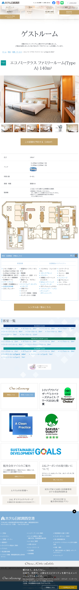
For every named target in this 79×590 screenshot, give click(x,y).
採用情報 (31, 553)
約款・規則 (58, 547)
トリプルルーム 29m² (66, 328)
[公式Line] (62, 2)
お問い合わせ (46, 3)
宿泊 (9, 52)
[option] (39, 99)
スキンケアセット (46, 273)
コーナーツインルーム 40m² (12, 331)
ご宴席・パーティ (7, 539)
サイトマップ (59, 555)
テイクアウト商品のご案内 (10, 545)
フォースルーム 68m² (54, 331)
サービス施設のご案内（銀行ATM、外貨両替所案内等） (37, 537)
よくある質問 (38, 3)
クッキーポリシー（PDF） (62, 536)
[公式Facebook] (53, 2)
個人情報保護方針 (60, 539)
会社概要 (31, 550)
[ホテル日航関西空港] (10, 3)
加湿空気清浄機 (8, 286)
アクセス (4, 548)
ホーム (4, 52)
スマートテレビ (8, 282)
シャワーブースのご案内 (35, 533)
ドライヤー (44, 275)
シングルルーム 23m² (10, 328)
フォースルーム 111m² (29, 334)
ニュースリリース (33, 547)
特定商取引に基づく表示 (62, 533)
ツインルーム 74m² (10, 334)
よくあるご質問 (33, 541)
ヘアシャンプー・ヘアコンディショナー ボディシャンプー (48, 291)
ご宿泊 (4, 533)
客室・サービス (17, 52)
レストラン (5, 536)
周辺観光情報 (6, 551)
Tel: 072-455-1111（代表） (9, 524)
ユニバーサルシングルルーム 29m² (39, 344)
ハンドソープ (63, 278)
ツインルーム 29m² (48, 328)
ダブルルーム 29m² (29, 328)
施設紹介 (4, 542)
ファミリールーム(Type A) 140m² (14, 354)
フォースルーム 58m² (34, 331)
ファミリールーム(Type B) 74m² (41, 354)
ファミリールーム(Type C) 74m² (14, 357)
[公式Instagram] (57, 2)
